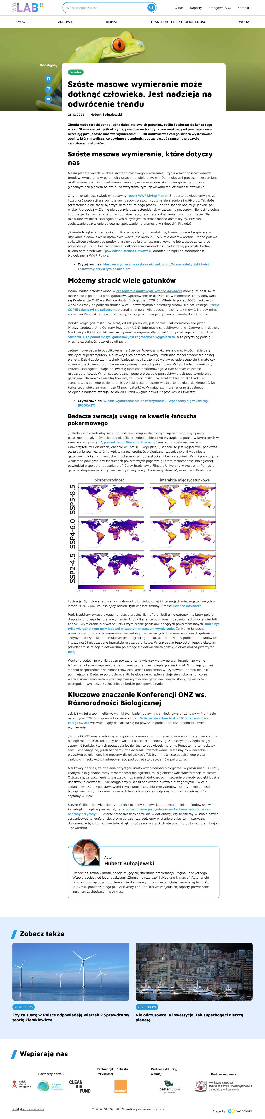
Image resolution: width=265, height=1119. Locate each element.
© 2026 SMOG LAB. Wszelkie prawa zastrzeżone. (128, 1109)
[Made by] (240, 1111)
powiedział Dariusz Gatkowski (128, 251)
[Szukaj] (151, 7)
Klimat (112, 22)
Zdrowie (65, 22)
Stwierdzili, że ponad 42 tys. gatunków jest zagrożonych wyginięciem (121, 337)
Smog (20, 22)
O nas (179, 8)
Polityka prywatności (28, 1109)
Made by (219, 1111)
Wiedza (75, 72)
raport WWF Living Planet (147, 195)
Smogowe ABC (220, 8)
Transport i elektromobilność (178, 22)
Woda (244, 22)
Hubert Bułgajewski (106, 114)
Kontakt (243, 8)
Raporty (196, 8)
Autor (108, 857)
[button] (48, 79)
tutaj (71, 652)
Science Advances (187, 606)
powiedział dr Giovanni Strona (127, 442)
